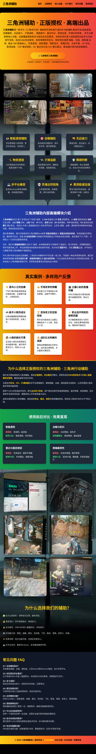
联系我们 (89, 3)
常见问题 (79, 3)
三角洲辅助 (10, 4)
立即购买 (48, 3)
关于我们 (69, 3)
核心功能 (58, 3)
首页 (40, 3)
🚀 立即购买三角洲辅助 (48, 55)
